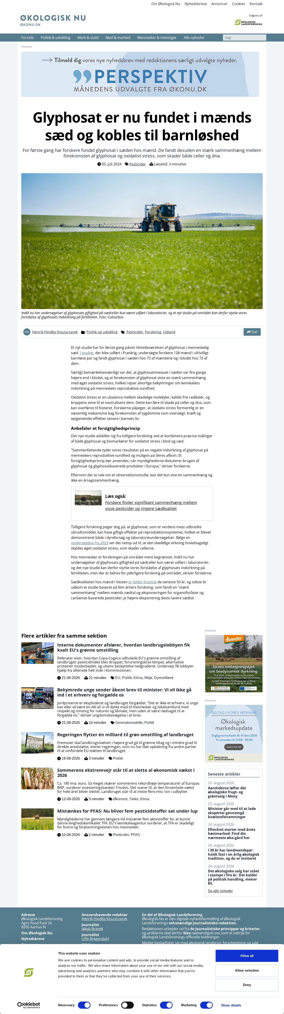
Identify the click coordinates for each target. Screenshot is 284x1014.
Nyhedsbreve (196, 3)
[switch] (127, 1005)
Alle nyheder (194, 38)
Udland (169, 332)
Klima (138, 678)
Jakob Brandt (92, 928)
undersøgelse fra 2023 (89, 542)
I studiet (86, 352)
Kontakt (256, 3)
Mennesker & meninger (157, 38)
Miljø (148, 678)
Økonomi (120, 799)
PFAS (135, 835)
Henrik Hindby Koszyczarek (55, 331)
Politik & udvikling (55, 38)
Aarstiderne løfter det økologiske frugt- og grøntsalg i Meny (227, 792)
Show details (231, 1005)
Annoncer (219, 3)
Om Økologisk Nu (165, 3)
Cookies (238, 3)
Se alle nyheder (220, 891)
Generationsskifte (129, 722)
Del (254, 331)
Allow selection (247, 970)
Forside (27, 38)
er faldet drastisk (142, 581)
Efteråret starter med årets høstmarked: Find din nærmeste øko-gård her (231, 833)
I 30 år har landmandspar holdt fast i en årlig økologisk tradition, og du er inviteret (233, 854)
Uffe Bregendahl (95, 938)
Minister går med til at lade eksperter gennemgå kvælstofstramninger (232, 813)
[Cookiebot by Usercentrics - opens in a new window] (28, 1005)
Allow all (247, 956)
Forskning (153, 332)
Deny (247, 985)
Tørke (133, 799)
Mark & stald (88, 38)
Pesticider (137, 164)
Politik (127, 678)
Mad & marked (118, 38)
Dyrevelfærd (163, 678)
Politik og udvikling (102, 331)
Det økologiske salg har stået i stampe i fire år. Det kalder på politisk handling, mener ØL (233, 877)
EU (117, 678)
